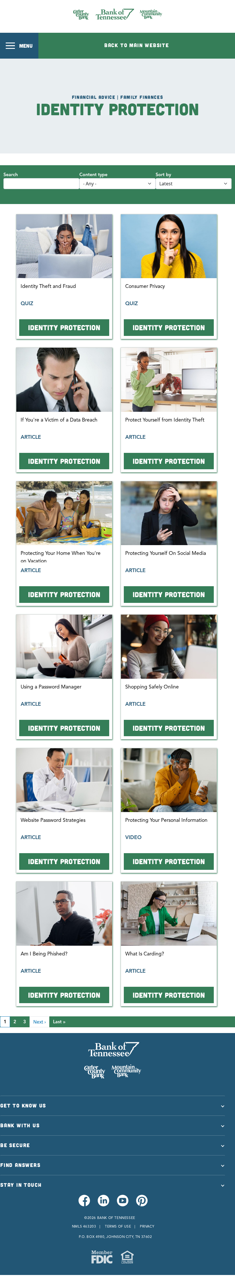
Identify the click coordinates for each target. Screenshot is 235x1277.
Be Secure (15, 1145)
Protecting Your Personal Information (166, 820)
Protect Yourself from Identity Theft (164, 420)
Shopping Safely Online (152, 687)
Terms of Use (118, 1226)
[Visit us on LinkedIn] (103, 1204)
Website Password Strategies (53, 820)
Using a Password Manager (51, 687)
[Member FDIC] (101, 1257)
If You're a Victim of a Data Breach (59, 420)
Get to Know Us (23, 1105)
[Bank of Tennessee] (117, 14)
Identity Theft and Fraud (48, 286)
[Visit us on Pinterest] (141, 1204)
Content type (93, 175)
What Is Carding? (144, 954)
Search (10, 175)
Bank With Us (20, 1125)
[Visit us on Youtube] (122, 1204)
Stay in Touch (21, 1185)
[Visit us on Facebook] (84, 1204)
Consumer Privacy (145, 286)
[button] (19, 46)
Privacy (147, 1226)
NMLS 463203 (84, 1226)
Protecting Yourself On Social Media (165, 553)
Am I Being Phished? (44, 954)
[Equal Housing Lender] (127, 1257)
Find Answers (20, 1165)
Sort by (163, 175)
